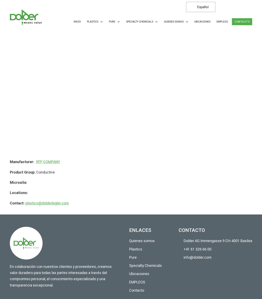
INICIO (77, 21)
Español (202, 7)
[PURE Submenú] (118, 21)
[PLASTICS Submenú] (101, 21)
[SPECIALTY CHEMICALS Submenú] (156, 21)
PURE (112, 21)
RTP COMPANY (48, 162)
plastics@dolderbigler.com (47, 203)
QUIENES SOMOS (174, 21)
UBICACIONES (202, 21)
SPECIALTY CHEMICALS (139, 21)
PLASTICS (92, 21)
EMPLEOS (222, 21)
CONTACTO (242, 21)
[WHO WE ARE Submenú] (187, 21)
